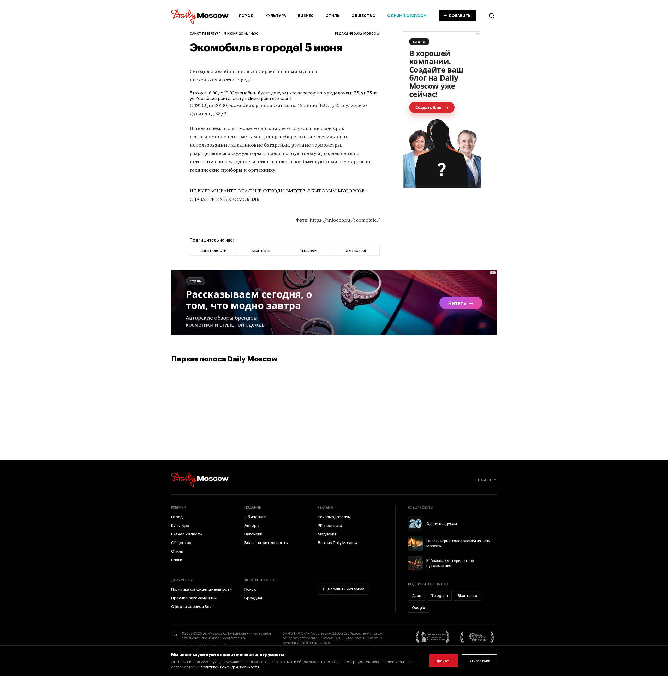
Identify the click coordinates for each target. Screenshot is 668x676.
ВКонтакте (467, 595)
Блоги (176, 560)
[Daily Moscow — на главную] (200, 479)
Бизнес (306, 15)
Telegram (439, 595)
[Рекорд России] (477, 637)
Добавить (460, 15)
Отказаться (479, 660)
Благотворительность (266, 542)
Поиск (250, 589)
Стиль (333, 15)
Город (246, 15)
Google (418, 607)
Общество (363, 15)
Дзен (416, 595)
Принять (443, 660)
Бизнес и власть (186, 534)
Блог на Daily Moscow (338, 542)
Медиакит (327, 534)
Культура (275, 15)
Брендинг (253, 598)
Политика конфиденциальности (201, 589)
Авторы (251, 525)
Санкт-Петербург (205, 33)
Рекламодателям (334, 517)
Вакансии (253, 534)
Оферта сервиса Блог (192, 606)
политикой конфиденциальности (230, 667)
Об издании (255, 517)
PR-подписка (330, 525)
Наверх (484, 480)
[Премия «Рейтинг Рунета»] (432, 637)
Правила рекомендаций (194, 598)
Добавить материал (345, 589)
